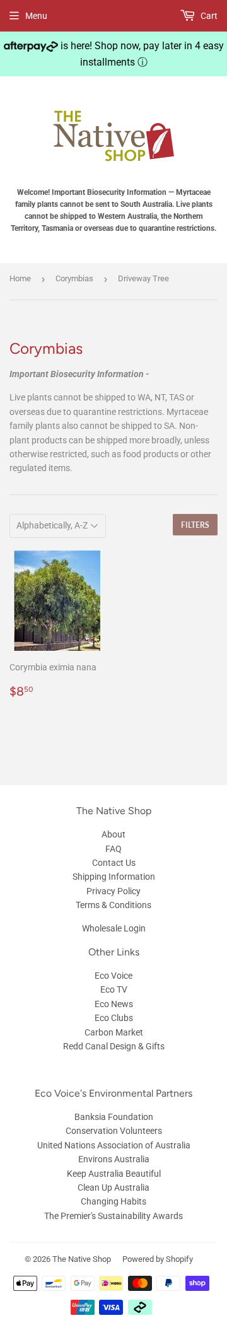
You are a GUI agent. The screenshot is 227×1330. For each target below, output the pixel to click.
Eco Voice (113, 976)
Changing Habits (113, 1201)
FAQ (113, 849)
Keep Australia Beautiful (114, 1174)
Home (20, 278)
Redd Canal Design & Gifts (114, 1046)
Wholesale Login (114, 928)
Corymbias (74, 278)
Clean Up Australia (113, 1187)
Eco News (114, 1004)
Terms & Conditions (113, 905)
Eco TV (113, 989)
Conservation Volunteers (114, 1131)
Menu (36, 16)
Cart (208, 16)
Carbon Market (113, 1032)
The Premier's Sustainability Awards (113, 1216)
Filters (195, 525)
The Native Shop (81, 1259)
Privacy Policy (113, 891)
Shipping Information (114, 877)
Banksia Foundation (113, 1117)
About (113, 834)
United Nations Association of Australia (113, 1145)
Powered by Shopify (157, 1259)
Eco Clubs (114, 1018)
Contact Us (114, 863)
